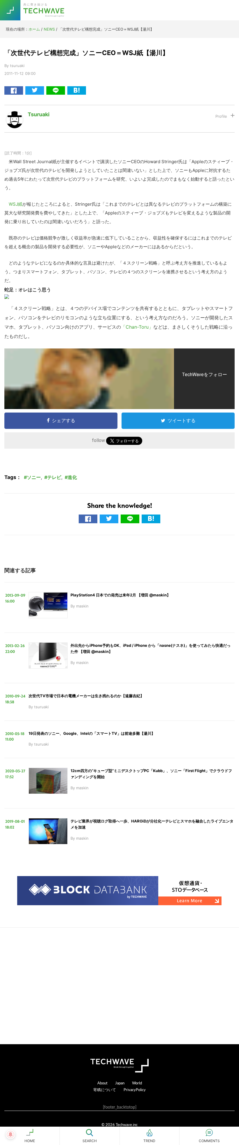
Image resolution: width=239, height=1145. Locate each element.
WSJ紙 (15, 204)
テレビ (54, 477)
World (137, 1083)
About (102, 1083)
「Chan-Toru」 (137, 327)
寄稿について (104, 1089)
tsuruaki (39, 114)
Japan (119, 1083)
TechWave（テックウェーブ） (44, 10)
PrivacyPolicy (135, 1089)
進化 (72, 477)
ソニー (34, 477)
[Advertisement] (119, 986)
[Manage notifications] (10, 1134)
